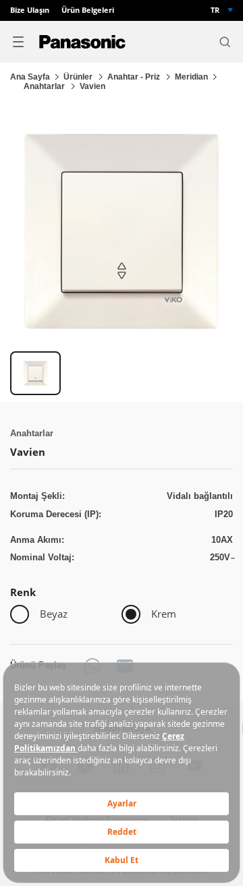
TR (215, 10)
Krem (163, 614)
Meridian (191, 77)
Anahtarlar (45, 86)
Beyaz (54, 614)
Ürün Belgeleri (87, 10)
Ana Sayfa (30, 77)
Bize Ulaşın (29, 10)
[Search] (225, 42)
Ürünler (78, 77)
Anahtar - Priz (134, 77)
